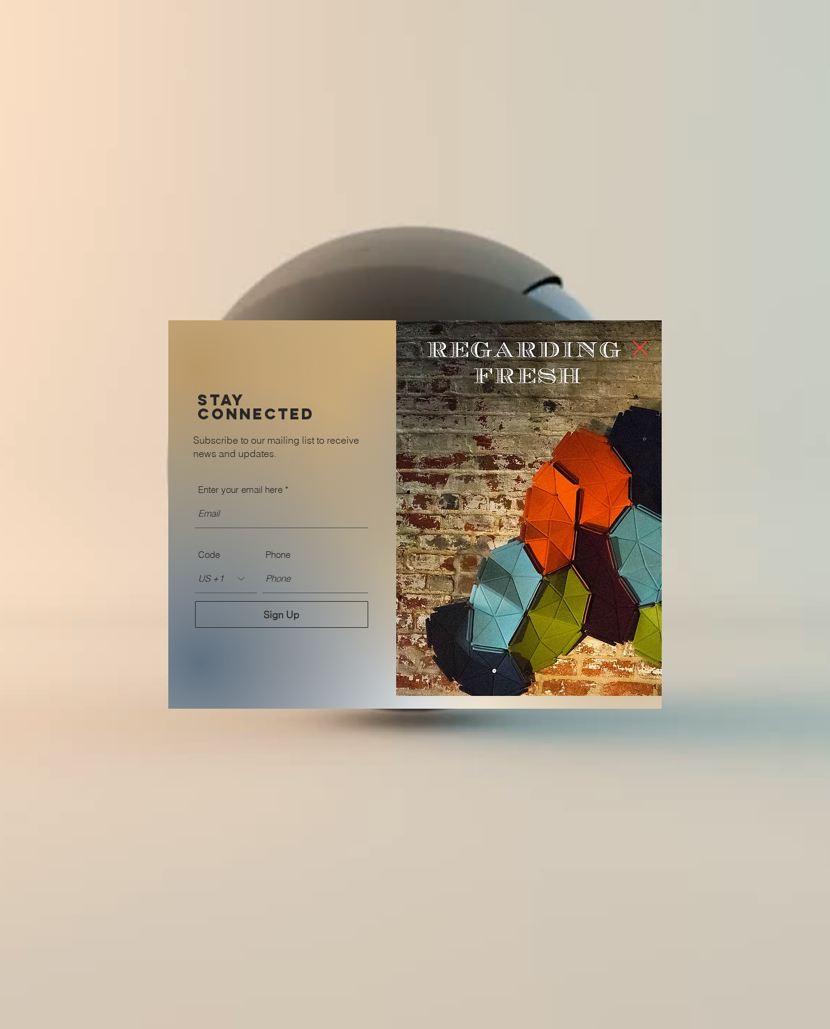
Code (209, 554)
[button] (640, 348)
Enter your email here (240, 489)
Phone (278, 554)
